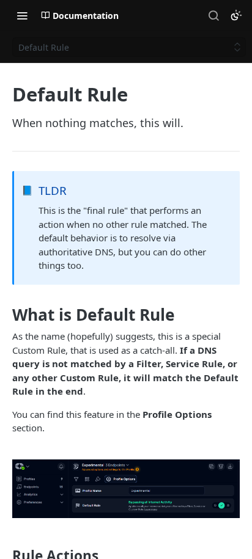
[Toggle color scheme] (236, 15)
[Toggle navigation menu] (22, 15)
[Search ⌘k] (213, 15)
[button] (126, 489)
